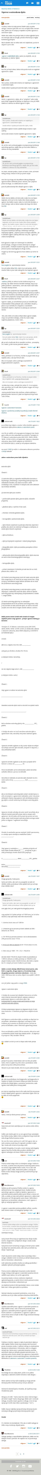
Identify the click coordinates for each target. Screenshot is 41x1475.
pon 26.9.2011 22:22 (34, 262)
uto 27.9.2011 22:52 (34, 1112)
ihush (6, 53)
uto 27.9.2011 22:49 (34, 1076)
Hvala (30, 47)
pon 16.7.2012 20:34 (34, 1219)
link (5, 206)
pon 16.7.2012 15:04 (34, 1161)
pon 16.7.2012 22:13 (34, 1328)
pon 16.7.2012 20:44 (34, 1304)
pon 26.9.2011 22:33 (34, 328)
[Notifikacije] (27, 3)
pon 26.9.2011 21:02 (34, 23)
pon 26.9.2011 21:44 (34, 115)
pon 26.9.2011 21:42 (34, 96)
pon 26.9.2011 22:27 (34, 279)
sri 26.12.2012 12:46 (34, 1370)
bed (5, 1161)
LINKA (25, 983)
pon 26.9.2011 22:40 (34, 371)
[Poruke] (32, 3)
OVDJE (4, 451)
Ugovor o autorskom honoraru (11, 408)
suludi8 (6, 23)
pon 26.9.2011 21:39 (34, 80)
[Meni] (38, 3)
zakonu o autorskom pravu (25, 427)
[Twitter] (17, 1466)
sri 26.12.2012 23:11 (34, 1433)
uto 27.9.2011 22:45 (34, 1058)
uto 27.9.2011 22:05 (34, 894)
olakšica (4, 281)
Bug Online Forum (8, 3)
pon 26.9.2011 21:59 (34, 195)
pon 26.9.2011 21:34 (34, 66)
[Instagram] (23, 1466)
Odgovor (23, 47)
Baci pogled (5, 265)
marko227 (7, 1123)
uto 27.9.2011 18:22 (34, 421)
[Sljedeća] (23, 1454)
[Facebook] (11, 1466)
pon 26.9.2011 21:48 (34, 142)
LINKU (10, 449)
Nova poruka (5, 17)
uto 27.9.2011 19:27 (34, 876)
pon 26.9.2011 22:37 (34, 353)
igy (5, 66)
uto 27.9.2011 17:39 (34, 405)
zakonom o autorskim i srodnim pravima (23, 1358)
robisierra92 (8, 421)
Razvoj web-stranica (10, 9)
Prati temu (30, 17)
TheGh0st (7, 1370)
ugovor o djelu (10, 56)
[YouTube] (30, 1466)
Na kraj (37, 17)
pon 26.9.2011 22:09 (34, 214)
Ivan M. (6, 405)
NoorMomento (9, 1185)
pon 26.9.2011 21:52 (34, 158)
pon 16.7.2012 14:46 (34, 1123)
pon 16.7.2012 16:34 (34, 1185)
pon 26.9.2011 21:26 (34, 53)
